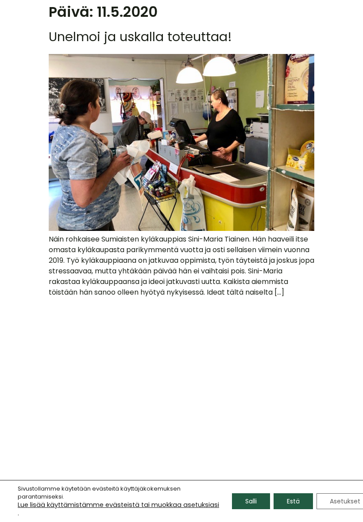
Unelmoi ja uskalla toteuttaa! (140, 37)
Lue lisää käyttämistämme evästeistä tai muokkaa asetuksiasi (118, 505)
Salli (251, 501)
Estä (293, 501)
